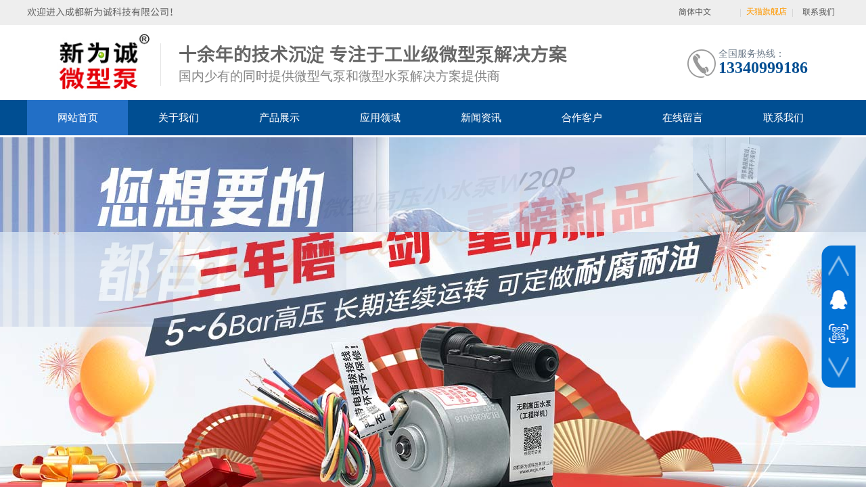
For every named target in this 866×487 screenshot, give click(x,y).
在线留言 (682, 117)
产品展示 (279, 117)
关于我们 (178, 117)
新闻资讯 (481, 117)
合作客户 (582, 117)
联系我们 (783, 117)
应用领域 (380, 117)
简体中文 (695, 11)
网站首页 (78, 117)
